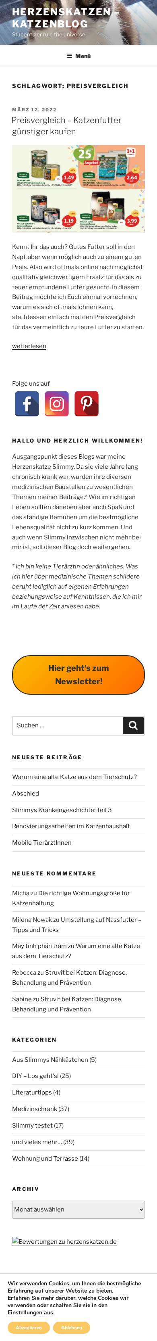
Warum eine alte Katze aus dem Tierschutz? (74, 777)
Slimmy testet (32, 1125)
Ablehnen (71, 1327)
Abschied (25, 793)
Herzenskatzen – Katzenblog (66, 18)
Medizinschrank (34, 1109)
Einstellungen (25, 1312)
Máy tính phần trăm (39, 946)
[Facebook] (27, 404)
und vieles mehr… (37, 1142)
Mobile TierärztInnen (42, 842)
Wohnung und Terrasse (45, 1158)
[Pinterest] (86, 404)
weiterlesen (29, 346)
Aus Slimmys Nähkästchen (50, 1059)
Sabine (22, 999)
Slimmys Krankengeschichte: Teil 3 (62, 810)
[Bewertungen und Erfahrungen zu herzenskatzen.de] (64, 1241)
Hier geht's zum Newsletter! (78, 674)
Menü (83, 55)
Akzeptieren (29, 1327)
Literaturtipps (32, 1092)
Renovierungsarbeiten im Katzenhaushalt (71, 826)
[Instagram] (57, 404)
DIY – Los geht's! (35, 1076)
